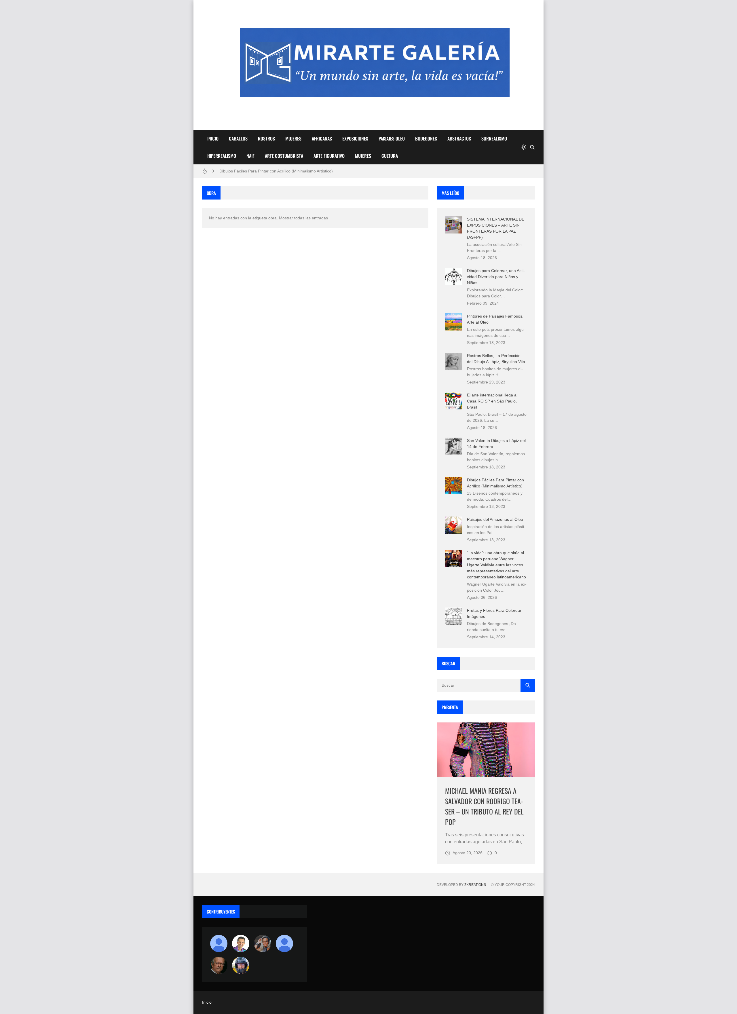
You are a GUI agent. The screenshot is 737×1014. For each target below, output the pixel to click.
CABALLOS (238, 138)
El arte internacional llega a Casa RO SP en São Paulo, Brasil (492, 401)
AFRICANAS (322, 138)
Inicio (207, 1002)
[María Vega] (284, 943)
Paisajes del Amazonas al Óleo (495, 519)
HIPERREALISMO (221, 155)
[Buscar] (532, 147)
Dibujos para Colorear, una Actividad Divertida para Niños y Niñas (496, 276)
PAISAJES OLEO (392, 138)
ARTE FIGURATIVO (329, 155)
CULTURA (389, 155)
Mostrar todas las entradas (303, 218)
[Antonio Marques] (218, 943)
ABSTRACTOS (459, 138)
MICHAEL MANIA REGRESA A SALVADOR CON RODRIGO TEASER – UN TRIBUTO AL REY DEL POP (484, 806)
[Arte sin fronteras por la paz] (240, 943)
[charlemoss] (218, 965)
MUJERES (293, 138)
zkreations (475, 885)
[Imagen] (486, 749)
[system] (523, 147)
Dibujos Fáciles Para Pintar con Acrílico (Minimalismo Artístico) (276, 171)
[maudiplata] (240, 965)
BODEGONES (426, 138)
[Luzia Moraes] (262, 943)
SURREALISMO (494, 138)
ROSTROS (266, 138)
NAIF (250, 155)
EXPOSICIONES (355, 138)
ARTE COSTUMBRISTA (284, 155)
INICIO (213, 138)
